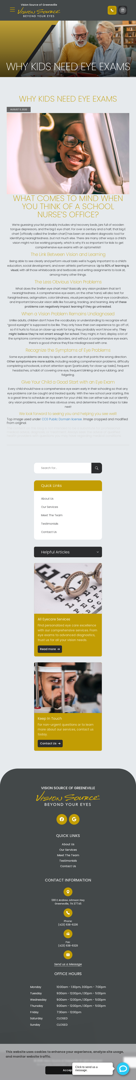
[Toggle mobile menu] (12, 9)
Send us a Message (68, 964)
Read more (48, 649)
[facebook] (61, 819)
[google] (74, 819)
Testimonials (49, 524)
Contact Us (49, 532)
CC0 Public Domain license (62, 419)
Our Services (49, 507)
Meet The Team (52, 515)
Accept (68, 1070)
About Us (47, 499)
